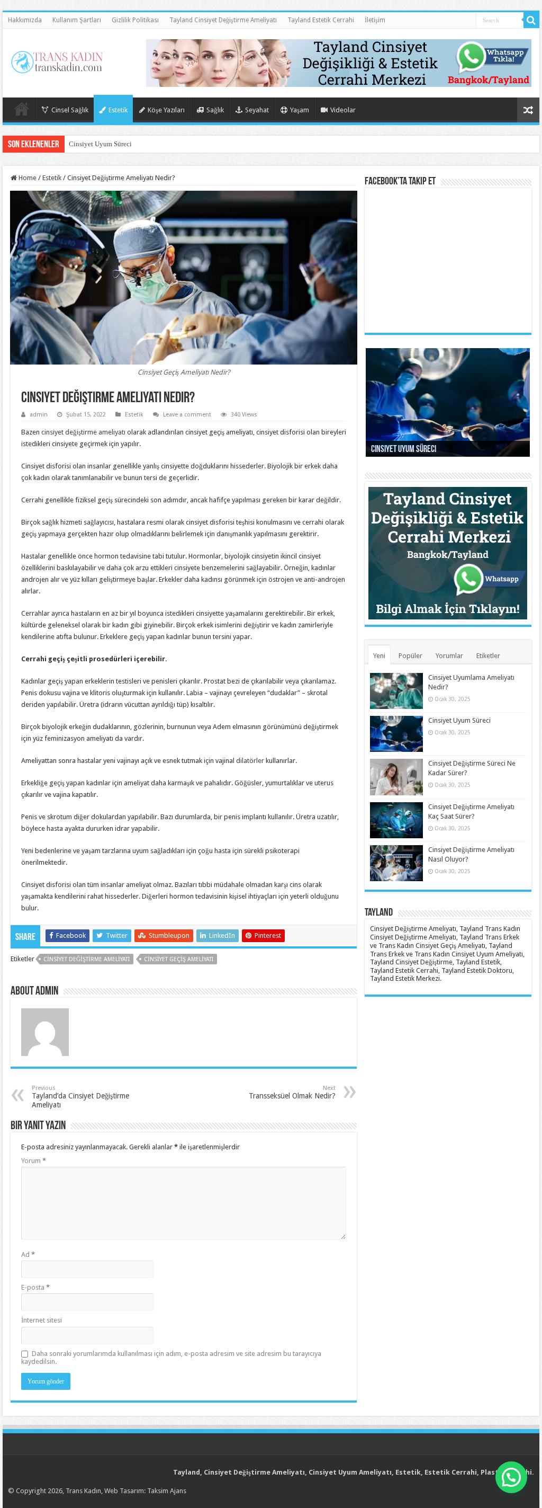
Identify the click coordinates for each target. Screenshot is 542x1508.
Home (27, 178)
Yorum (33, 1161)
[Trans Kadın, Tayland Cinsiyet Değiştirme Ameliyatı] (57, 60)
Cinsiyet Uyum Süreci (100, 144)
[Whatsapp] (338, 62)
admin (39, 414)
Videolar (343, 110)
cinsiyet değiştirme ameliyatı (83, 432)
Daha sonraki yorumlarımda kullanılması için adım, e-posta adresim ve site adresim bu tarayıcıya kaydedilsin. (171, 1357)
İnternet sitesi (41, 1320)
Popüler (410, 656)
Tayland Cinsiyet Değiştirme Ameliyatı (223, 20)
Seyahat (257, 110)
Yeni (379, 656)
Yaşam (299, 110)
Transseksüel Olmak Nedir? (292, 1092)
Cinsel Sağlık (69, 110)
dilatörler (250, 761)
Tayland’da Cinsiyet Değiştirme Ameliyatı (80, 1097)
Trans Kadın (83, 1491)
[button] (511, 1477)
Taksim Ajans (166, 1491)
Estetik (118, 110)
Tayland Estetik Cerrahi (320, 20)
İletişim (375, 20)
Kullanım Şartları (76, 20)
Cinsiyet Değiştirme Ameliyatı (86, 959)
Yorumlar (449, 656)
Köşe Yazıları (166, 110)
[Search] (531, 20)
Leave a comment (187, 414)
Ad (28, 1254)
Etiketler (488, 656)
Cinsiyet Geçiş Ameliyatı (178, 959)
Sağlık (215, 110)
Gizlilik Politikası (135, 20)
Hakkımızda (25, 20)
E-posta (35, 1287)
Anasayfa (21, 108)
